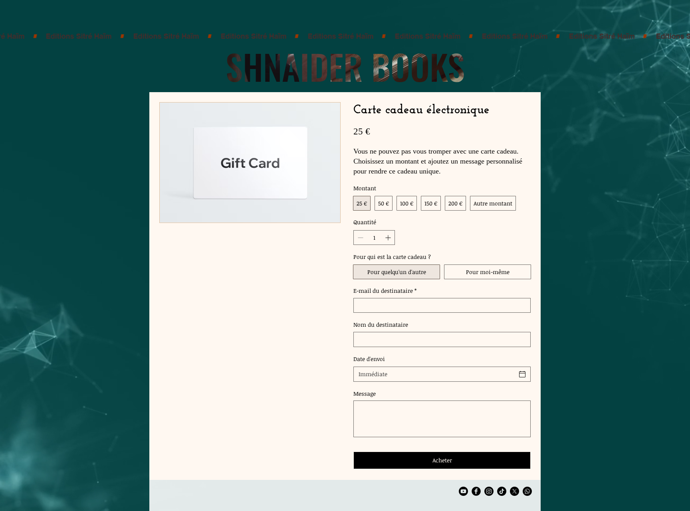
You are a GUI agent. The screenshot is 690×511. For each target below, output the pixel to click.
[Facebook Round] (476, 491)
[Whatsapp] (527, 491)
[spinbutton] (374, 238)
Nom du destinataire (380, 324)
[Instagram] (489, 491)
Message (364, 393)
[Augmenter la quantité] (389, 238)
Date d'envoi (369, 359)
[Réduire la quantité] (360, 238)
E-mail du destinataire (384, 290)
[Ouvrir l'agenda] (522, 374)
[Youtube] (463, 491)
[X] (514, 491)
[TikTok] (501, 491)
